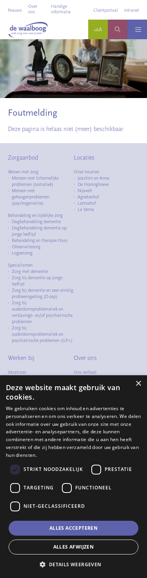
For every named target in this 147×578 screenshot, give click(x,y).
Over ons (32, 9)
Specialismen (20, 265)
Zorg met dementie (30, 271)
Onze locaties (86, 171)
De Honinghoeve (93, 184)
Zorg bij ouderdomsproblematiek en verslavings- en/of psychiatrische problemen (42, 312)
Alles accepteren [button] (73, 528)
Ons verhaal (85, 372)
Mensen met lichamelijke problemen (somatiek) (35, 181)
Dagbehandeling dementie (36, 221)
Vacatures (17, 372)
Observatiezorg (26, 246)
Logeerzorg (22, 253)
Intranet (131, 10)
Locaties (84, 157)
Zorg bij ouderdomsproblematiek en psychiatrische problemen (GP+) (42, 334)
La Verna (86, 209)
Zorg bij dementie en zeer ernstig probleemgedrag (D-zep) (42, 293)
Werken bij (21, 358)
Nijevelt (85, 190)
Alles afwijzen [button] (73, 546)
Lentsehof (87, 203)
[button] (73, 564)
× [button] (138, 384)
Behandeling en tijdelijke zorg (35, 215)
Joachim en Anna (93, 178)
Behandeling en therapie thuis (39, 240)
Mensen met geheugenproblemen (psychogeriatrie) (30, 197)
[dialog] (73, 476)
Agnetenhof (88, 197)
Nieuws (15, 10)
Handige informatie (61, 9)
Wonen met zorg (23, 171)
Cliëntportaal (105, 10)
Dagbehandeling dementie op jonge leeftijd (39, 231)
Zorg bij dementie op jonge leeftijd (37, 281)
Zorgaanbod (23, 157)
